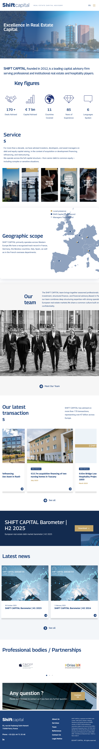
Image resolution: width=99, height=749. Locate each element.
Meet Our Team (52, 386)
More (32, 169)
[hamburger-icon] (94, 5)
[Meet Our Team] (41, 386)
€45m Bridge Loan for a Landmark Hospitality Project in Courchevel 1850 (51, 476)
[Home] (32, 5)
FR (89, 5)
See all (52, 500)
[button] (46, 675)
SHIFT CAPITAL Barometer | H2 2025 (23, 608)
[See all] (45, 500)
